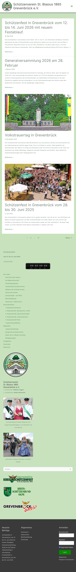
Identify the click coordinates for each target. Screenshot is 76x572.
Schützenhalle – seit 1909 (13, 295)
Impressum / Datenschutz (13, 301)
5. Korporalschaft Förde (12, 320)
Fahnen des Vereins (11, 292)
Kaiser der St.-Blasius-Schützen (15, 335)
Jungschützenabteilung (12, 323)
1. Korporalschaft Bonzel (13, 307)
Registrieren (63, 557)
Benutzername (63, 532)
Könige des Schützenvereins (14, 332)
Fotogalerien (7, 341)
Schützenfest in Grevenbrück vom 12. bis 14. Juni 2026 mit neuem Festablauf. (36, 27)
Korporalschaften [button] (8, 304)
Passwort (62, 540)
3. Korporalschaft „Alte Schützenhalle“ (17, 314)
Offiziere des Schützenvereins (14, 289)
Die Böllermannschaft (12, 280)
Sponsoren (6, 347)
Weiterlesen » (9, 52)
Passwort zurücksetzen (66, 559)
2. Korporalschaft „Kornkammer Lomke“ (17, 311)
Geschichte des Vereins (12, 277)
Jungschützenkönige (11, 329)
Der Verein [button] (6, 274)
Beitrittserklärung (10, 298)
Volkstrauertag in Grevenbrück (31, 135)
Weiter (69, 238)
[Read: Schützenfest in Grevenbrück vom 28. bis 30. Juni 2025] (38, 182)
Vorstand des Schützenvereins (15, 286)
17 (38, 238)
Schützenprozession (11, 283)
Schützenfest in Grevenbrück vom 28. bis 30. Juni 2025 (9, 557)
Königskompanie (10, 338)
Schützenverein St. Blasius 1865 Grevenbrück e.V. (37, 6)
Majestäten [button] (6, 326)
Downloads (6, 344)
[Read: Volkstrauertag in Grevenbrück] (38, 112)
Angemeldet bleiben (66, 547)
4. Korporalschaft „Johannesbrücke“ (16, 317)
